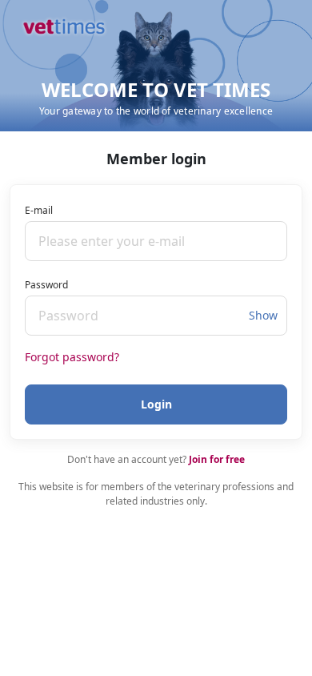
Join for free (217, 459)
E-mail (39, 210)
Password (46, 285)
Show (263, 315)
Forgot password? (72, 356)
